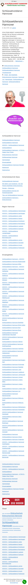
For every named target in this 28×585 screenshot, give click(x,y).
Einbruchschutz (17, 513)
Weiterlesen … (19, 61)
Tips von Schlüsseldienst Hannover (12, 195)
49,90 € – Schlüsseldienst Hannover (13, 145)
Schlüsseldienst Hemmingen (18, 526)
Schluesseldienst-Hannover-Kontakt (13, 165)
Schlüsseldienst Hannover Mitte (11, 264)
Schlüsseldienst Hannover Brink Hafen (13, 325)
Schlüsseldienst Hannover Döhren (12, 341)
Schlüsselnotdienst (16, 528)
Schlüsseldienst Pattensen (7, 528)
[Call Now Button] (24, 582)
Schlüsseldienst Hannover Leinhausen (13, 374)
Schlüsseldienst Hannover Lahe (11, 369)
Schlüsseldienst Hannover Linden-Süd (13, 388)
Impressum (5, 167)
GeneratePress (14, 582)
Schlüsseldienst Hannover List (11, 391)
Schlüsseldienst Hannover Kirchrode (13, 364)
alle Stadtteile (13, 75)
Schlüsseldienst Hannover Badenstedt (13, 261)
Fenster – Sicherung (8, 188)
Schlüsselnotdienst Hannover (11, 70)
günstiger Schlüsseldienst (7, 517)
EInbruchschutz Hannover (12, 65)
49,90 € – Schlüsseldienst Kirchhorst (13, 221)
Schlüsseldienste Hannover (12, 23)
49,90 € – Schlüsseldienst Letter (12, 216)
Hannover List (19, 517)
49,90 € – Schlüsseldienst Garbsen (12, 228)
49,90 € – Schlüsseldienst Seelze (12, 218)
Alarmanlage (6, 160)
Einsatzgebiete (6, 162)
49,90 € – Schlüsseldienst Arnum (12, 245)
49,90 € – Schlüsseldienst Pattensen (13, 248)
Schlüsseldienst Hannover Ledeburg (13, 372)
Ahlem (6, 75)
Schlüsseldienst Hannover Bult (11, 327)
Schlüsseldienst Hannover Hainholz (12, 348)
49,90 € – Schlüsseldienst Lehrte (12, 240)
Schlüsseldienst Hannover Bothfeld (12, 322)
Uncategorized (6, 72)
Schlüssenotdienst (17, 530)
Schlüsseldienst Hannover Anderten (13, 439)
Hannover (14, 517)
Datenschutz (6, 170)
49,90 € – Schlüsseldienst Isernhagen (13, 213)
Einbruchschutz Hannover (10, 77)
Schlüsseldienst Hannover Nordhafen (13, 409)
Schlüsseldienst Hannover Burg (11, 330)
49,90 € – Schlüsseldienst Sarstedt (12, 242)
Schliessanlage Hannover (9, 157)
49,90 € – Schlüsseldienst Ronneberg (13, 223)
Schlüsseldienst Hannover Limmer (12, 377)
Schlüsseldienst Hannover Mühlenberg (13, 407)
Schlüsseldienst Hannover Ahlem (12, 437)
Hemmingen (8, 79)
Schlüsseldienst (7, 147)
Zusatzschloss (5, 532)
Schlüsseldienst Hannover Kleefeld (12, 367)
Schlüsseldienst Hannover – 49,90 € (13, 259)
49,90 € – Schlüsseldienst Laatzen (12, 226)
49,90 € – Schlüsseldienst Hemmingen (14, 211)
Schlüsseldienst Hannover (10, 68)
